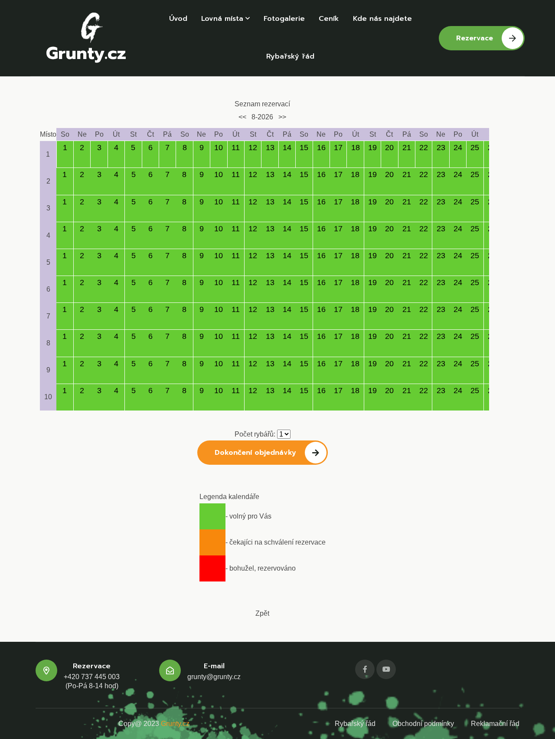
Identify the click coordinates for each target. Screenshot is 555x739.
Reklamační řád (495, 723)
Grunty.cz (86, 52)
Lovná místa (222, 18)
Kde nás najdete (382, 18)
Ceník (329, 18)
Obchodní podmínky (423, 723)
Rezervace (474, 38)
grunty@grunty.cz (214, 676)
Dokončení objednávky (255, 452)
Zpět (262, 613)
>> (282, 117)
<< (242, 117)
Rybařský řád (290, 56)
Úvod (178, 18)
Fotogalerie (284, 18)
